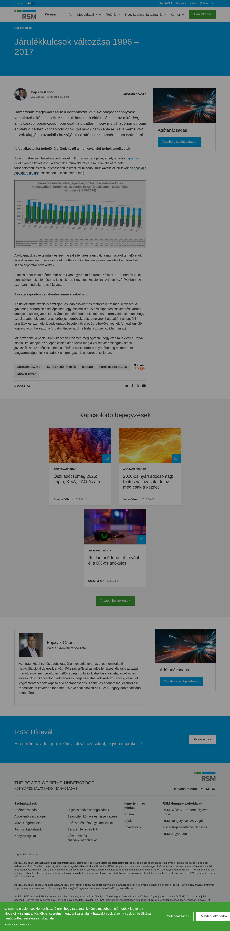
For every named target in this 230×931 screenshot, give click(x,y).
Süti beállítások (178, 916)
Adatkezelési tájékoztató (17, 924)
